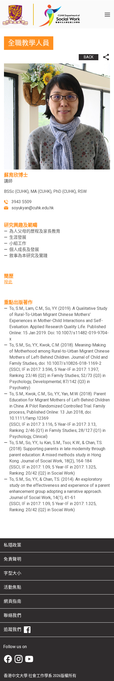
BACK (88, 57)
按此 (8, 281)
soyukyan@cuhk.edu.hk (32, 207)
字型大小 (12, 573)
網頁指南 (12, 601)
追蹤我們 (12, 629)
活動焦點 (12, 587)
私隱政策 (12, 545)
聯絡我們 (12, 615)
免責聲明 (12, 559)
